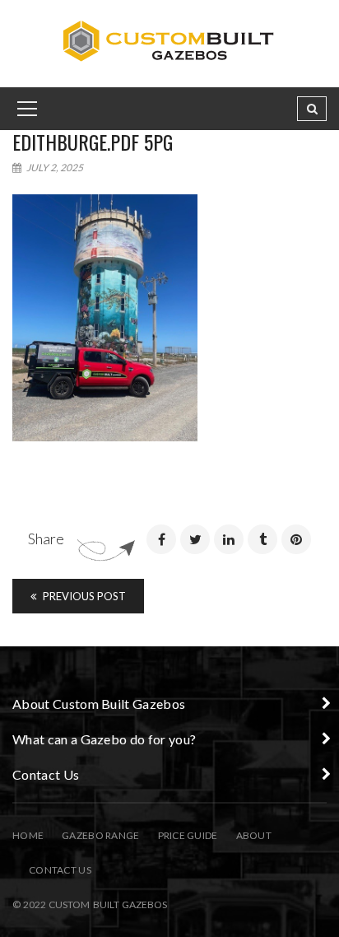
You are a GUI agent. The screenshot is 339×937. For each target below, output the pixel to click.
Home (28, 835)
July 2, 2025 (54, 167)
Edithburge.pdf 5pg (92, 141)
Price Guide (188, 835)
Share (46, 538)
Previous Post (83, 596)
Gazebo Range (100, 835)
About (254, 835)
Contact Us (60, 870)
